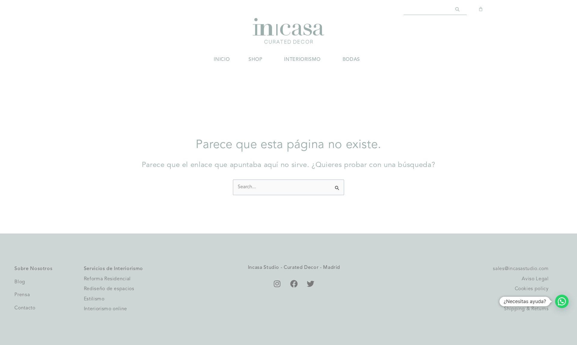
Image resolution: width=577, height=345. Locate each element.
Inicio (222, 59)
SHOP (255, 59)
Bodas (351, 59)
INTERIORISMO (302, 59)
